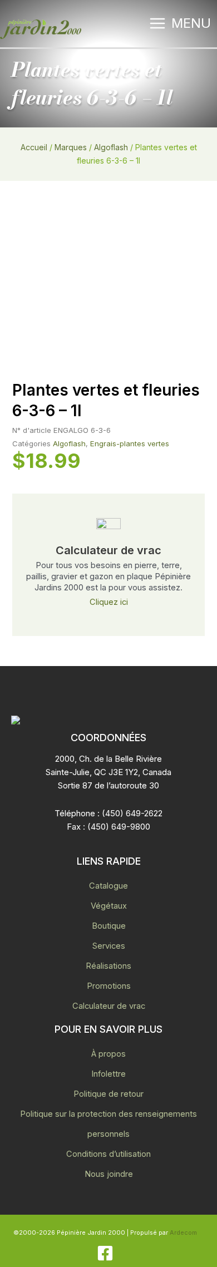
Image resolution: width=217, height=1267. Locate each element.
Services (108, 946)
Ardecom (183, 1232)
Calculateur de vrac (108, 1006)
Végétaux (109, 906)
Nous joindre (109, 1174)
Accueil (34, 147)
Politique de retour (108, 1094)
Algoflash (111, 147)
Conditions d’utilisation (108, 1154)
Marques (71, 147)
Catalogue (108, 886)
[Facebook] (105, 1253)
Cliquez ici (109, 602)
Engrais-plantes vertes (129, 443)
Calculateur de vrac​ (108, 550)
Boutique (109, 926)
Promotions (109, 986)
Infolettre (108, 1074)
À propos (108, 1054)
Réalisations (108, 966)
